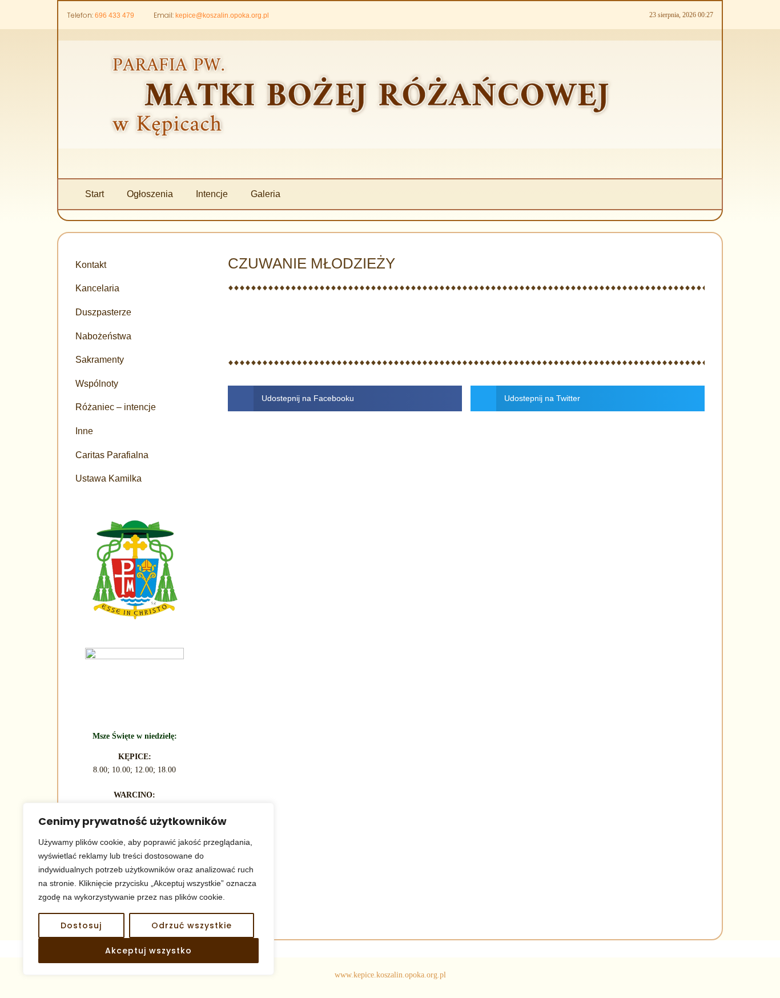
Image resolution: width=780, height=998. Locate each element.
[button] (345, 398)
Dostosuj (81, 925)
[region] (148, 889)
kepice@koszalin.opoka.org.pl (222, 15)
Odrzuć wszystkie (191, 925)
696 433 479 (114, 15)
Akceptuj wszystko (148, 950)
